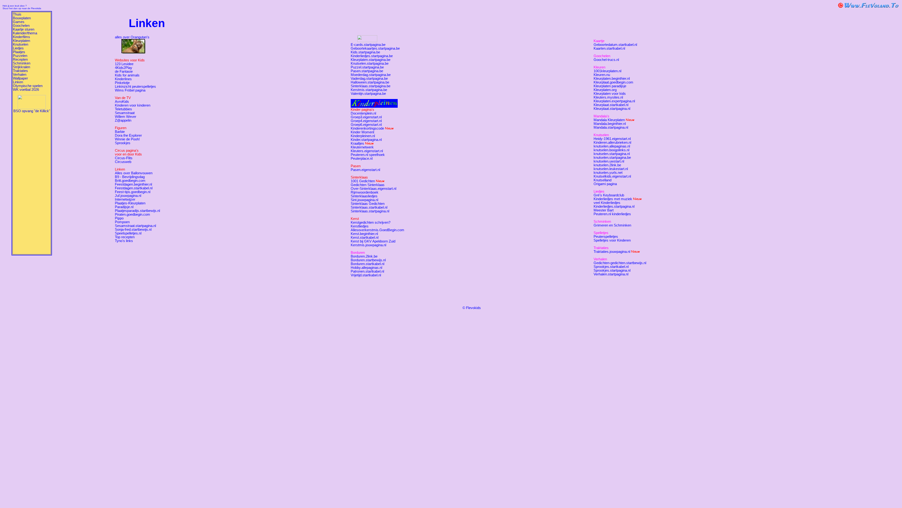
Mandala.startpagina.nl (611, 127)
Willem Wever (125, 117)
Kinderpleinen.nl (363, 136)
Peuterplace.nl (362, 158)
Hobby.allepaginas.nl (366, 268)
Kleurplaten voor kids (610, 93)
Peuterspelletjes (606, 236)
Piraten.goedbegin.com (132, 214)
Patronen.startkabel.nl (367, 271)
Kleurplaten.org (605, 90)
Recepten (20, 59)
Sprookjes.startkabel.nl (611, 267)
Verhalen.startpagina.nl (611, 274)
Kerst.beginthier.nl (364, 234)
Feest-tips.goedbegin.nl (132, 192)
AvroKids (122, 101)
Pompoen (122, 222)
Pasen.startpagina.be (367, 71)
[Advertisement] (32, 183)
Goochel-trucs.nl (606, 60)
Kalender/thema (25, 33)
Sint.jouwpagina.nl (364, 200)
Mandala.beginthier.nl (610, 124)
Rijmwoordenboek (364, 192)
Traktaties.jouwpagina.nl (612, 252)
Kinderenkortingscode (367, 128)
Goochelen (21, 26)
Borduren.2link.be (364, 256)
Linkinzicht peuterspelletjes (135, 86)
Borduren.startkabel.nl (367, 264)
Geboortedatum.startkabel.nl (615, 45)
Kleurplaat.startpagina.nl (612, 109)
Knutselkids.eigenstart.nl (612, 176)
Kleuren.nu (602, 75)
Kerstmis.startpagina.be (369, 90)
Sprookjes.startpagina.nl (612, 270)
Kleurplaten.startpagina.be (370, 60)
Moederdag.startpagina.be (371, 75)
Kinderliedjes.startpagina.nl (614, 206)
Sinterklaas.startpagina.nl (370, 211)
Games (18, 22)
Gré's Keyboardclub (609, 195)
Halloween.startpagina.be (370, 82)
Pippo (119, 218)
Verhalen (19, 74)
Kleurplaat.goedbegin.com (613, 82)
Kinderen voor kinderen (132, 105)
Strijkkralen (21, 67)
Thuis (17, 14)
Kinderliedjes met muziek (613, 199)
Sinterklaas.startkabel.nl (369, 207)
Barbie (120, 132)
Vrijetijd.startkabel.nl (366, 275)
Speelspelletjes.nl (128, 233)
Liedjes (18, 48)
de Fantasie (124, 71)
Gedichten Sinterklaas (368, 185)
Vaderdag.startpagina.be (369, 78)
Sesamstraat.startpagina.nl (135, 226)
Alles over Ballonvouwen (133, 173)
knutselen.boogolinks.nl (611, 150)
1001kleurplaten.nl (607, 71)
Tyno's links (124, 241)
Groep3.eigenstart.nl (366, 117)
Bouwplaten (22, 18)
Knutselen (20, 44)
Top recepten (125, 237)
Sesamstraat (125, 113)
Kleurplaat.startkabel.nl (611, 105)
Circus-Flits (123, 158)
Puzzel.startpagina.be (367, 67)
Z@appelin (123, 120)
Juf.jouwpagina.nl (128, 196)
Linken (18, 82)
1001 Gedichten (363, 181)
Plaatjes (19, 52)
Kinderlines (123, 79)
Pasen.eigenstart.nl (365, 170)
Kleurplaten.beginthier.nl (612, 78)
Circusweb (123, 162)
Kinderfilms (21, 37)
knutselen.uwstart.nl (609, 161)
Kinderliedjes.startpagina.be (372, 56)
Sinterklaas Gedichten (368, 204)
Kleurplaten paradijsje (610, 86)
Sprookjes (122, 143)
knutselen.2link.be (607, 165)
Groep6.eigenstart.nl (366, 125)
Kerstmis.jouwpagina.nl (368, 245)
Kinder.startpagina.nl (366, 140)
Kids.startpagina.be (365, 52)
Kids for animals (127, 75)
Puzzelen (20, 56)
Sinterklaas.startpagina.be (370, 86)
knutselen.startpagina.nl (612, 154)
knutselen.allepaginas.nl (612, 146)
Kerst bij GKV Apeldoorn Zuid (373, 241)
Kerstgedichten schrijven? (370, 222)
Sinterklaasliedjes (364, 196)
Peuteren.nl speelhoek (368, 155)
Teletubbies (123, 109)
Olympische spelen (28, 86)
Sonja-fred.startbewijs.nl (133, 229)
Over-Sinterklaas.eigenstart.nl (373, 188)
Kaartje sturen (23, 29)
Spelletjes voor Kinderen (612, 240)
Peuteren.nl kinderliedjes (612, 214)
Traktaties (20, 71)
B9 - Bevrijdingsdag (130, 177)
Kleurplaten (21, 41)
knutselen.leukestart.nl (611, 169)
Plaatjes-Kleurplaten (130, 203)
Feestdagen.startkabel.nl (133, 188)
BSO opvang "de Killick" (31, 111)
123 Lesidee (124, 64)
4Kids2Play (123, 68)
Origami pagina (605, 184)
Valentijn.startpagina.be (368, 93)
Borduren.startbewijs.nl (368, 260)
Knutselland (602, 180)
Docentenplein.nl (363, 113)
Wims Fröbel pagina (130, 90)
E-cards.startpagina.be (368, 45)
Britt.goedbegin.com (130, 181)
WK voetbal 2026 (26, 89)
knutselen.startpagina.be (612, 157)
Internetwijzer (125, 199)
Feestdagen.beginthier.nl (133, 184)
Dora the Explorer (128, 135)
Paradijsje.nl (124, 207)
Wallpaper (20, 78)
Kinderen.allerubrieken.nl (612, 142)
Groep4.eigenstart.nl (366, 121)
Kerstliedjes (360, 226)
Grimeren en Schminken (612, 225)
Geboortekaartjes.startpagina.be (375, 48)
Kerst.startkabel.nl (364, 237)
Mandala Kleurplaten (609, 120)
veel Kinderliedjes (607, 203)
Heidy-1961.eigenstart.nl (612, 139)
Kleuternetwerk (362, 147)
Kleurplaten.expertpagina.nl (614, 101)
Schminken (21, 63)
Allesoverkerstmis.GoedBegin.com (377, 230)
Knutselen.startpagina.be (370, 63)
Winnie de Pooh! (127, 139)
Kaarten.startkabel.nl (609, 48)
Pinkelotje (122, 83)
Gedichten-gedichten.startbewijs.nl (620, 263)
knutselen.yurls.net (608, 173)
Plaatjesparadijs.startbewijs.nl (137, 211)
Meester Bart (604, 210)
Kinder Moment (362, 132)
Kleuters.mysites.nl (608, 97)
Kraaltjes (357, 143)
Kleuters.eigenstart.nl (367, 151)
